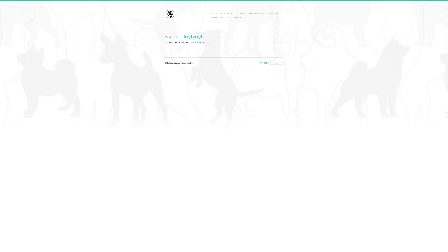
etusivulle (199, 42)
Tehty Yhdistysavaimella (276, 63)
